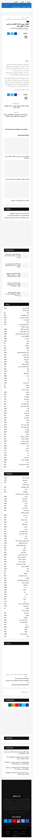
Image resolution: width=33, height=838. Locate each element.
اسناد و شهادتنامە (25, 315)
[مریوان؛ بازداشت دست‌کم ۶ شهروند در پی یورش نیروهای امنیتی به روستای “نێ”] (25, 284)
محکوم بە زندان (25, 441)
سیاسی (27, 392)
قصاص (27, 410)
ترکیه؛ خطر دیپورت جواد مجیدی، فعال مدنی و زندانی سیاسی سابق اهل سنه (13, 256)
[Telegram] (5, 821)
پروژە (27, 343)
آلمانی (22, 1)
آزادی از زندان (25, 308)
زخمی (27, 375)
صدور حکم (26, 399)
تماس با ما (24, 6)
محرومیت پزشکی (25, 436)
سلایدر (27, 389)
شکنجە (27, 394)
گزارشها (27, 431)
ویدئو (28, 466)
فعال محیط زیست (24, 406)
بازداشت (27, 326)
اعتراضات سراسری (24, 317)
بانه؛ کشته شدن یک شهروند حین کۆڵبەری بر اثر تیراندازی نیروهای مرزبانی (13, 265)
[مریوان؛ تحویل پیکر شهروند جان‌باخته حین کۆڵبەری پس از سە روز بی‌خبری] (25, 294)
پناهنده (27, 347)
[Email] (10, 821)
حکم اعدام (26, 357)
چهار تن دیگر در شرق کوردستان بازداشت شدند (17, 179)
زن (28, 378)
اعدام (27, 322)
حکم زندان (26, 359)
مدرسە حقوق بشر (24, 443)
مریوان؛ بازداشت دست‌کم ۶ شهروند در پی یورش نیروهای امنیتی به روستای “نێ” (14, 284)
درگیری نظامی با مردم (23, 366)
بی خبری (27, 338)
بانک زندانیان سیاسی (24, 331)
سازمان (28, 6)
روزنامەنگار (26, 373)
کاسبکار (27, 415)
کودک (27, 420)
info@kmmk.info (19, 812)
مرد (28, 452)
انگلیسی (16, 1)
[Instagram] (18, 821)
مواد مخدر (26, 457)
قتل (28, 408)
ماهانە (27, 434)
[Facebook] (27, 821)
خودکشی (27, 361)
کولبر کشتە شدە (25, 427)
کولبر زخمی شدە (25, 424)
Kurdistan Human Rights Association (19, 28)
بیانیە (28, 341)
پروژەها (27, 345)
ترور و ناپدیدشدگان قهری (23, 352)
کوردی (28, 1)
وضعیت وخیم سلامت (24, 464)
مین (28, 462)
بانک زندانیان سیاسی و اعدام (22, 333)
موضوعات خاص (25, 459)
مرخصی (27, 450)
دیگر (28, 368)
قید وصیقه (26, 413)
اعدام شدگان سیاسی (24, 324)
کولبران (27, 429)
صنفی (27, 401)
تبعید (28, 350)
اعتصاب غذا (26, 320)
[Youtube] (14, 821)
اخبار (28, 21)
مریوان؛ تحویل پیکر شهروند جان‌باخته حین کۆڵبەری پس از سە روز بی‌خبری (13, 294)
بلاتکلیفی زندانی (25, 336)
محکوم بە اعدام (25, 438)
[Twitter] (23, 821)
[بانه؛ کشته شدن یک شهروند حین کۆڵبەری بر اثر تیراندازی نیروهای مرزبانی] (25, 265)
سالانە (27, 387)
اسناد (28, 312)
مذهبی (27, 448)
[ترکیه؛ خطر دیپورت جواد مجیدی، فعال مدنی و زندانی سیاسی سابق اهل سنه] (25, 255)
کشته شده (26, 417)
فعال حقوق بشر (25, 403)
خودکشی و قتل (25, 364)
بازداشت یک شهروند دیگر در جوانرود (20, 200)
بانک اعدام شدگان (25, 329)
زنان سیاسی (26, 382)
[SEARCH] (5, 692)
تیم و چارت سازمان (16, 6)
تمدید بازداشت (25, 355)
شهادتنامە (27, 396)
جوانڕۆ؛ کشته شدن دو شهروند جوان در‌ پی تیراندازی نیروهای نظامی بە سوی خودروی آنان (13, 275)
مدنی (28, 445)
